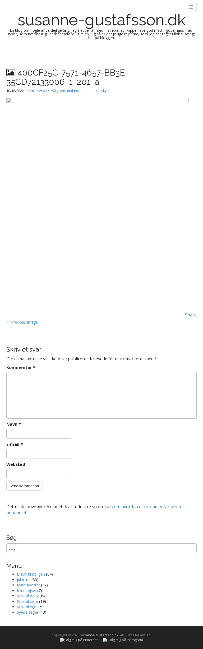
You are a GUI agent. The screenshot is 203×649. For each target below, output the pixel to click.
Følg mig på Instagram (125, 639)
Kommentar (20, 367)
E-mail (14, 444)
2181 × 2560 (37, 90)
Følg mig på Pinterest (81, 639)
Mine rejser (26, 590)
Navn (13, 424)
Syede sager (27, 612)
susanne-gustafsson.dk (101, 20)
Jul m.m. (23, 579)
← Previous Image (22, 322)
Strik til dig (26, 606)
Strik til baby (28, 595)
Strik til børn (27, 601)
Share (191, 315)
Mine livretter (28, 584)
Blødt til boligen (31, 574)
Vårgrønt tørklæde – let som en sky (79, 90)
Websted (15, 464)
